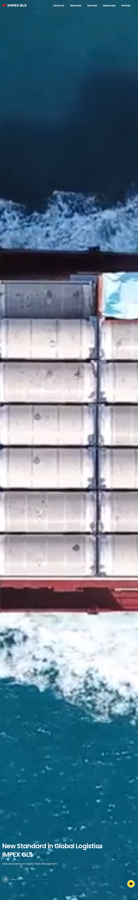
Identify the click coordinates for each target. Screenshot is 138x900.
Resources (109, 5)
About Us (58, 5)
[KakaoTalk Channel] (131, 884)
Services (92, 5)
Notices (125, 5)
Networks (75, 5)
